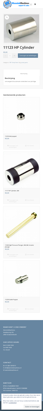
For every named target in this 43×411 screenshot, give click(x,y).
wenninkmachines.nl (11, 370)
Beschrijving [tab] (21, 73)
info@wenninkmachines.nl (13, 368)
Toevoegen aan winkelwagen (27, 55)
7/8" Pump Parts (13, 62)
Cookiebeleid (12, 403)
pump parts (24, 62)
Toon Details (30, 145)
